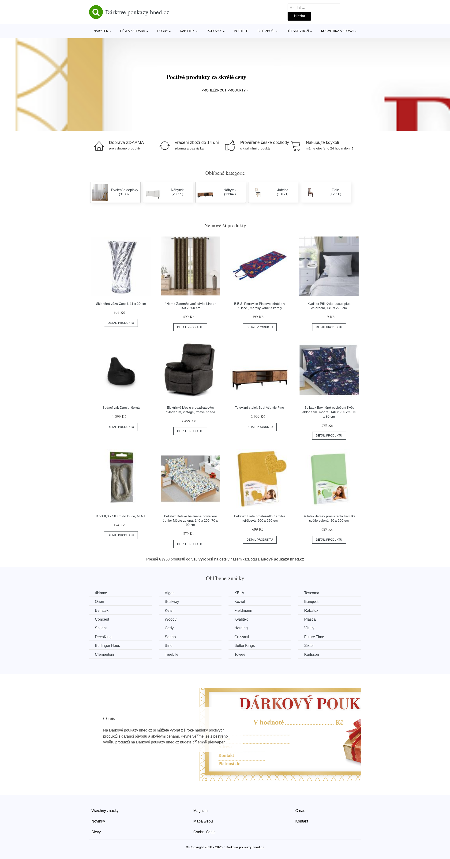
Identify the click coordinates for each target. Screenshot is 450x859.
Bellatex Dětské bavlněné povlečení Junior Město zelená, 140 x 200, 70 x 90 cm (190, 520)
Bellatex (102, 610)
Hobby (162, 31)
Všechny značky (105, 811)
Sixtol (309, 646)
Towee (239, 654)
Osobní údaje (204, 832)
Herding (241, 628)
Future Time (314, 637)
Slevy (96, 832)
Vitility (309, 628)
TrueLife (171, 654)
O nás (300, 811)
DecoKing (103, 637)
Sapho (170, 637)
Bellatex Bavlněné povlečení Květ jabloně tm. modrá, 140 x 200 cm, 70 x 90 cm (329, 412)
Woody (170, 619)
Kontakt (301, 821)
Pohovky (214, 31)
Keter (169, 610)
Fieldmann (243, 610)
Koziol (239, 602)
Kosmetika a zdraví (337, 31)
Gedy (169, 628)
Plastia (310, 619)
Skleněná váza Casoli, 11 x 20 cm (121, 304)
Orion (99, 602)
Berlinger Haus (107, 646)
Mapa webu (203, 821)
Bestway (172, 602)
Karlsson (311, 654)
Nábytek (101, 31)
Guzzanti (241, 637)
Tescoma (311, 593)
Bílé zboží (266, 31)
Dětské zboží (298, 31)
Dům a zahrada (132, 31)
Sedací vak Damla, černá (121, 407)
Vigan (170, 593)
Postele (241, 31)
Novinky (98, 821)
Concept (102, 619)
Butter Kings (244, 646)
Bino (168, 646)
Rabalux (311, 610)
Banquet (311, 602)
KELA (239, 593)
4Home (101, 593)
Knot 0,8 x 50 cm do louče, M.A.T (121, 516)
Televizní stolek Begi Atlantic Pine (259, 407)
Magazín (200, 811)
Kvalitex (241, 619)
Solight (101, 628)
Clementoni (104, 654)
